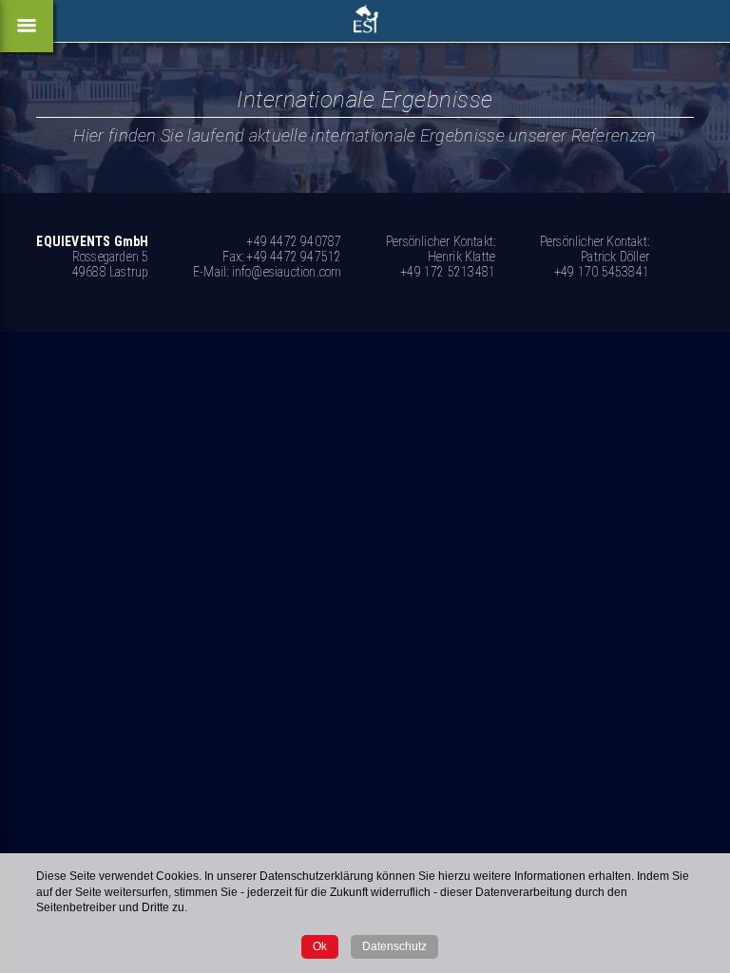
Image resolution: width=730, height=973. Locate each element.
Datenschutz (394, 946)
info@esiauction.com (287, 271)
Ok (320, 946)
